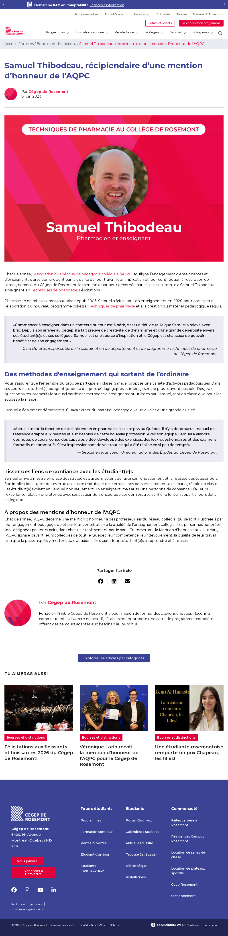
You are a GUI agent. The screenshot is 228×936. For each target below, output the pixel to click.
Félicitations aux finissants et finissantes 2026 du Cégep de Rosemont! (38, 752)
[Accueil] (31, 813)
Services (176, 32)
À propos (211, 925)
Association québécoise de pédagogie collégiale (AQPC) (83, 274)
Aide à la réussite (139, 843)
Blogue (181, 14)
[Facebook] (14, 890)
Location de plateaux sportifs (188, 870)
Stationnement (183, 896)
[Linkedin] (53, 890)
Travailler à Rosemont (208, 14)
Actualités (163, 14)
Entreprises (200, 32)
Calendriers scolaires (142, 832)
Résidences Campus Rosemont (187, 838)
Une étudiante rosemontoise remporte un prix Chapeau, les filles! (189, 752)
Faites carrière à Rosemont (184, 822)
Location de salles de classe (188, 854)
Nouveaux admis (87, 14)
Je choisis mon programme (201, 23)
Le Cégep (152, 32)
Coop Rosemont (184, 885)
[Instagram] (27, 890)
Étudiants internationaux (92, 868)
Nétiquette (116, 925)
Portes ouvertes (94, 843)
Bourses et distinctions (56, 44)
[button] (100, 581)
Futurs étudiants (160, 23)
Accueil (11, 44)
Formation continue (89, 32)
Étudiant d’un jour (95, 854)
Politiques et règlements (26, 904)
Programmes (55, 32)
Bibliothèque (136, 866)
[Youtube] (40, 890)
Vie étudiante (124, 32)
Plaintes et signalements (28, 909)
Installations (136, 877)
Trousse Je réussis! (141, 854)
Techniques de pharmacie (54, 290)
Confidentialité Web (92, 925)
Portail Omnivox (115, 14)
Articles (27, 44)
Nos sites (139, 14)
